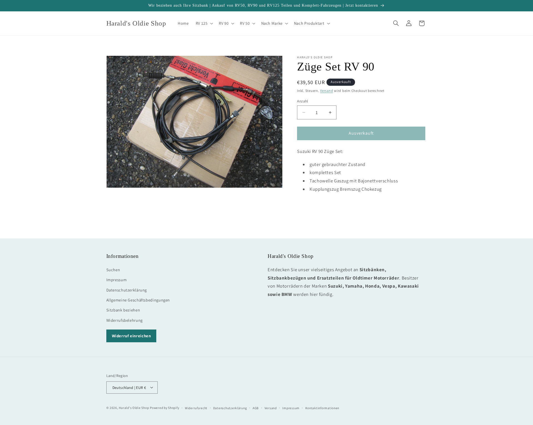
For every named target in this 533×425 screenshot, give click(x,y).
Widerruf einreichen (131, 335)
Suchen (113, 269)
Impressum (116, 279)
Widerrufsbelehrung (124, 320)
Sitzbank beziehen (123, 310)
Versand (326, 90)
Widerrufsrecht (196, 408)
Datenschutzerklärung (126, 289)
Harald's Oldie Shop (134, 407)
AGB (256, 408)
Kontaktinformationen (322, 408)
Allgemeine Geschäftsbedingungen (138, 299)
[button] (203, 23)
